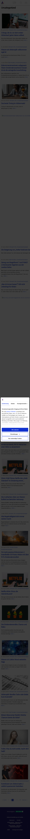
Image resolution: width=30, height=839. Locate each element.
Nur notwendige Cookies (15, 438)
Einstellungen (14, 434)
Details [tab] (13, 403)
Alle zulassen (15, 429)
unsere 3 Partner (11, 411)
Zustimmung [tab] (5, 403)
